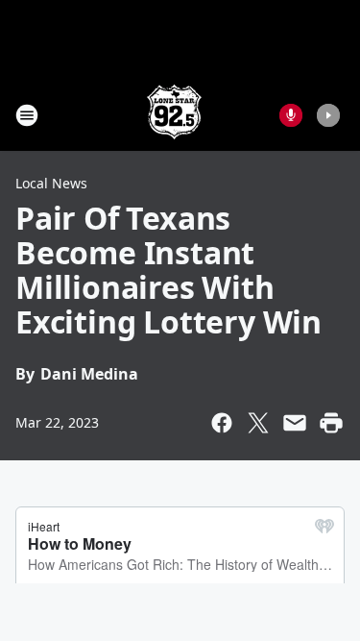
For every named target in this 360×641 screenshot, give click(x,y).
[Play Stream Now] (328, 115)
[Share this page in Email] (294, 422)
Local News (51, 183)
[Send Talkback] (290, 115)
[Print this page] (331, 422)
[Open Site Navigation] (26, 115)
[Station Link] (174, 115)
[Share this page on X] (258, 422)
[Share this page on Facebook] (221, 422)
